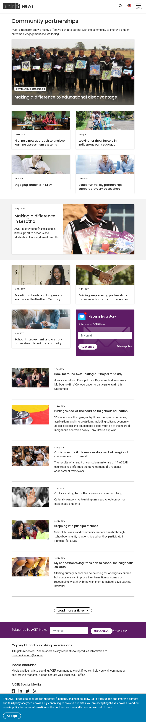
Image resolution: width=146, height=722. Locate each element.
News (28, 6)
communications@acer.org (28, 655)
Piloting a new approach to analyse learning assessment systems (39, 143)
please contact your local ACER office (62, 675)
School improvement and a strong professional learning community (38, 341)
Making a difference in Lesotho (34, 218)
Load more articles (71, 610)
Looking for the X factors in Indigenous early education (98, 143)
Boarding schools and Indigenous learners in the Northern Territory (38, 297)
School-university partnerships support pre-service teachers (100, 187)
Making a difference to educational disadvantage (65, 97)
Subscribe (87, 346)
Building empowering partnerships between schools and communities (104, 297)
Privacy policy (124, 346)
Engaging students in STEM (33, 185)
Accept (12, 716)
